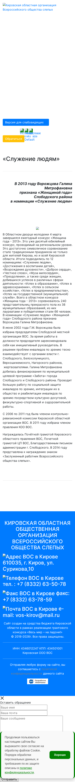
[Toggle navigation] (64, 5)
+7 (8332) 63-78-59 (27, 599)
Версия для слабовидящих (24, 122)
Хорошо (60, 754)
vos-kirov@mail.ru (37, 615)
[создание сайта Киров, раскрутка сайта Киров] (37, 681)
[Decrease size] (35, 133)
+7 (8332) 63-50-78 (41, 584)
